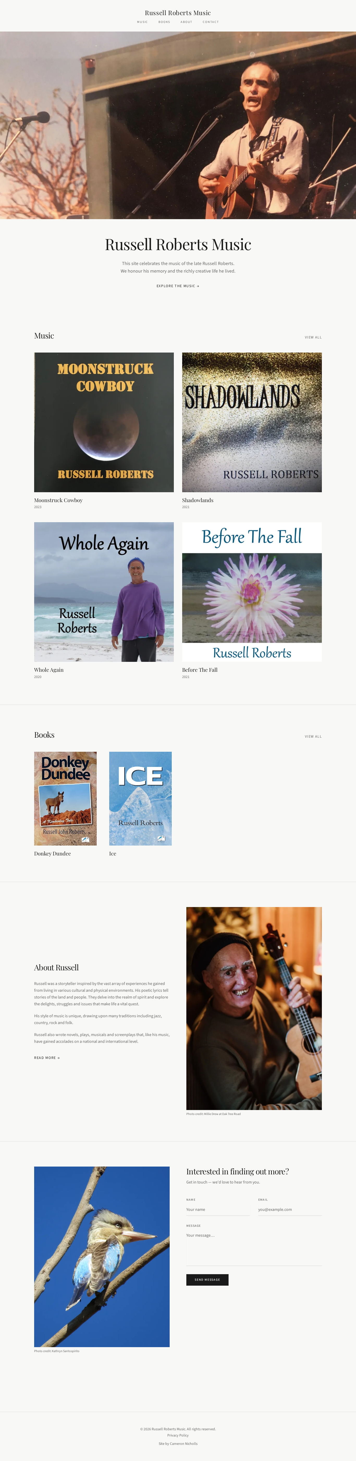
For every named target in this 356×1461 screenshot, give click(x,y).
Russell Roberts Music (178, 12)
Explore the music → (178, 286)
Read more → (47, 1058)
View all (313, 337)
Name (190, 1200)
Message (193, 1226)
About (186, 22)
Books (164, 22)
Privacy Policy (178, 1435)
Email (263, 1200)
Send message (207, 1280)
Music (142, 22)
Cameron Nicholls (184, 1443)
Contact (211, 22)
